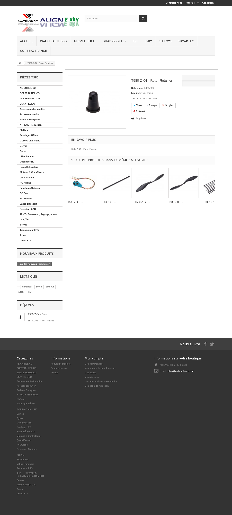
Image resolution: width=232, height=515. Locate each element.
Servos (23, 146)
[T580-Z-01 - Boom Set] (116, 183)
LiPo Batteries (27, 156)
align (21, 292)
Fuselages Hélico (29, 135)
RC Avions (25, 183)
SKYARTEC (186, 41)
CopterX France (33, 51)
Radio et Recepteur (30, 119)
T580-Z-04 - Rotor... (39, 314)
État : (134, 93)
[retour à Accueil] (20, 63)
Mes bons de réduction (97, 386)
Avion (23, 235)
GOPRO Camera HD (30, 140)
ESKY (148, 41)
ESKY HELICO (27, 104)
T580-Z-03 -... (176, 202)
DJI (135, 41)
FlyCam (24, 130)
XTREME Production (31, 125)
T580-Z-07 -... (209, 202)
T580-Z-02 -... (142, 202)
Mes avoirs (90, 372)
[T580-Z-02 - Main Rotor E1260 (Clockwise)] (150, 183)
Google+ (168, 105)
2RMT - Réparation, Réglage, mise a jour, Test (38, 217)
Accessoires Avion (29, 114)
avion (39, 286)
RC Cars (24, 193)
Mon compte (94, 358)
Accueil (26, 41)
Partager (152, 105)
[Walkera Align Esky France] (48, 20)
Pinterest (140, 111)
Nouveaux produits (37, 253)
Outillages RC (27, 161)
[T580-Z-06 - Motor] (83, 183)
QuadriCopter (114, 41)
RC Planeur (26, 198)
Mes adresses (92, 377)
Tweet (139, 105)
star (29, 292)
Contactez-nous (174, 3)
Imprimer (141, 118)
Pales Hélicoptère (29, 167)
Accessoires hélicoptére (32, 109)
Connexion (208, 3)
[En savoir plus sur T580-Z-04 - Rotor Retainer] (21, 317)
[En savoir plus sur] (18, 285)
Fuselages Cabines (30, 188)
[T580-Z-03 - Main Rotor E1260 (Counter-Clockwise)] (183, 183)
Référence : (137, 88)
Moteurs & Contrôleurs (32, 172)
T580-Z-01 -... (108, 202)
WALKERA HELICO (53, 41)
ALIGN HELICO (84, 41)
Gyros (23, 151)
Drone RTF (25, 240)
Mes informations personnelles (101, 381)
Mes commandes (93, 364)
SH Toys (165, 41)
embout (50, 286)
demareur (27, 286)
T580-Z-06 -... (75, 202)
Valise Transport (28, 204)
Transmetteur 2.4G (29, 230)
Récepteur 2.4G (28, 209)
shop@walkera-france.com (181, 371)
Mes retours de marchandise (99, 368)
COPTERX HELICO (30, 93)
